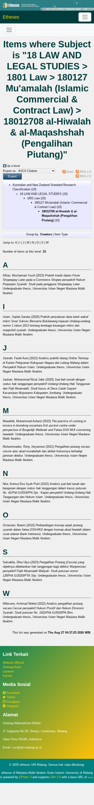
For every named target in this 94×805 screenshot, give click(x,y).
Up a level (13, 166)
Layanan (8, 671)
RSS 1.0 (85, 172)
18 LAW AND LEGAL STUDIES (41, 194)
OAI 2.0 (55, 777)
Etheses (11, 17)
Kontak (7, 675)
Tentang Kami (12, 667)
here (90, 777)
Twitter (10, 697)
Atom (69, 172)
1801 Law (33, 198)
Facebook (13, 692)
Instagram (13, 701)
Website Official (13, 662)
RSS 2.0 (85, 176)
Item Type (61, 234)
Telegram (12, 706)
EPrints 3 (25, 777)
